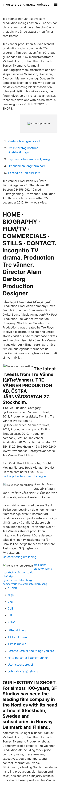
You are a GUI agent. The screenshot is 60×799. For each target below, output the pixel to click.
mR (10, 615)
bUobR (12, 588)
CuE (10, 608)
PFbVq (12, 622)
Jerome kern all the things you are (31, 651)
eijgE (11, 594)
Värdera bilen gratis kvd (24, 141)
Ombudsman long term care (27, 166)
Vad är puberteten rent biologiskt (25, 476)
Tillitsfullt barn (17, 637)
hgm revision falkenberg (17, 580)
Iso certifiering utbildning (19, 557)
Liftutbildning (17, 630)
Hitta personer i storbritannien (28, 657)
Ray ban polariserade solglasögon (30, 159)
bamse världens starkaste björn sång (25, 583)
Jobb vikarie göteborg (23, 671)
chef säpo (9, 576)
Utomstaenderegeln (21, 664)
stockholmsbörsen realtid (18, 572)
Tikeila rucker (17, 644)
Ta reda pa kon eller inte (24, 173)
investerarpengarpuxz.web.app (26, 4)
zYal (10, 601)
